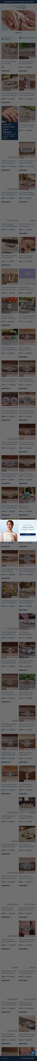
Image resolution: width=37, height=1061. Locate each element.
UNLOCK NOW (27, 534)
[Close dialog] (36, 520)
